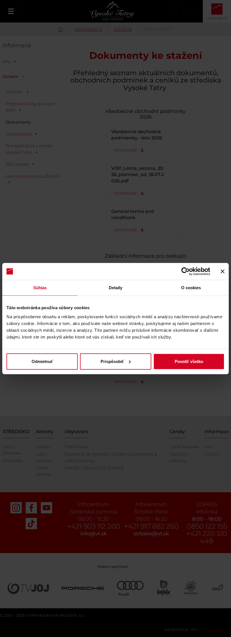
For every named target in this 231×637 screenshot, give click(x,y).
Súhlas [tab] (40, 287)
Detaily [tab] (116, 287)
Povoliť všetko (189, 361)
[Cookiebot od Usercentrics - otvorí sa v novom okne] (185, 271)
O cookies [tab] (191, 287)
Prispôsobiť (112, 361)
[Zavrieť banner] (223, 271)
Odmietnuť (42, 361)
